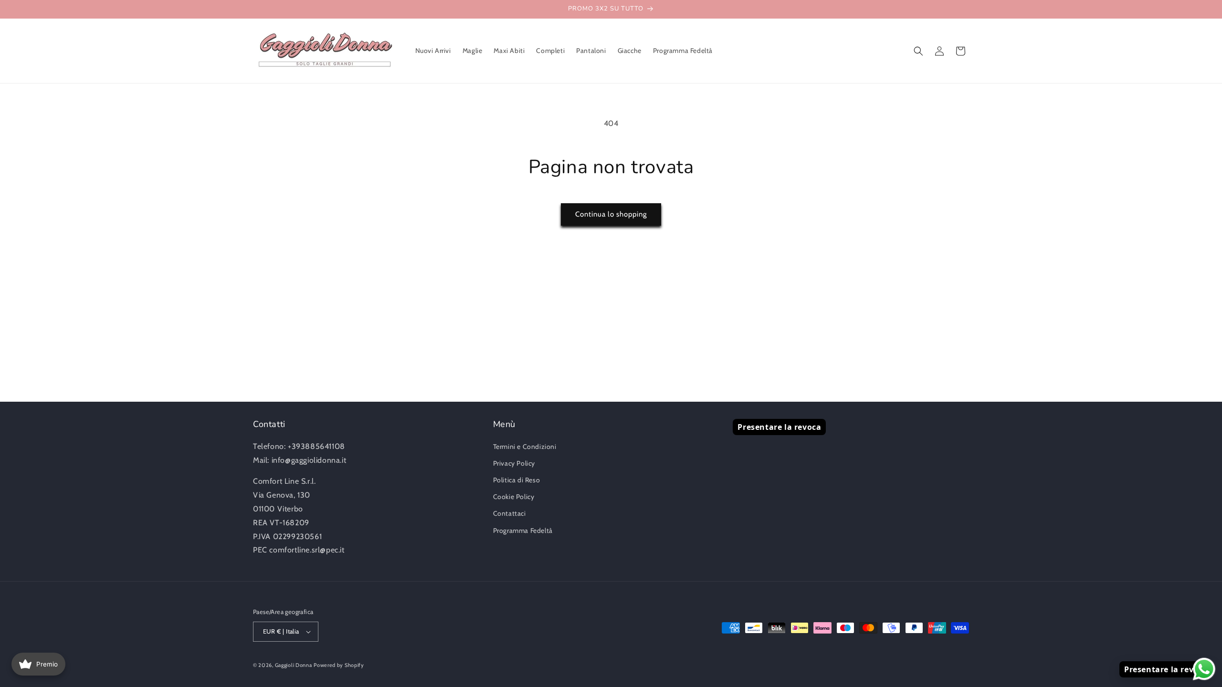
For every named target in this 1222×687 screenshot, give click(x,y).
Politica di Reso (516, 480)
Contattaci (509, 513)
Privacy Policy (514, 463)
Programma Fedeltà (523, 530)
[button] (918, 51)
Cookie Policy (514, 496)
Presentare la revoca (779, 427)
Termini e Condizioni (525, 446)
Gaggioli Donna (293, 665)
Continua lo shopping (611, 214)
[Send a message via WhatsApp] (1204, 669)
